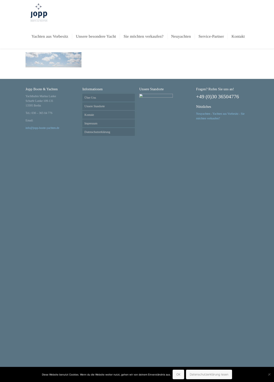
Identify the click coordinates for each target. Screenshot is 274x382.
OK (178, 374)
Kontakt (89, 114)
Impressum (90, 123)
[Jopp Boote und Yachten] (38, 12)
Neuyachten (203, 113)
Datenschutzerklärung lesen (209, 374)
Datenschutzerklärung (97, 132)
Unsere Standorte (94, 106)
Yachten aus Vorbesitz (225, 113)
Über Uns (90, 97)
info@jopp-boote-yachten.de (42, 127)
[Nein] (269, 374)
